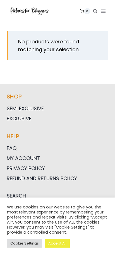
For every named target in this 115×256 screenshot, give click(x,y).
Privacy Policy (26, 168)
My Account (23, 158)
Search (16, 195)
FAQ (11, 148)
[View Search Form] (95, 11)
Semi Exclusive (25, 108)
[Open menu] (104, 11)
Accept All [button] (57, 243)
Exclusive (19, 118)
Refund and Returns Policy (42, 178)
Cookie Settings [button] (24, 243)
